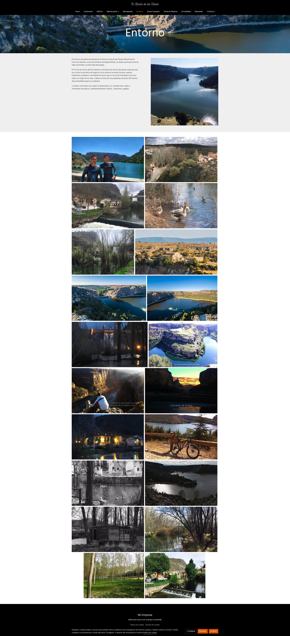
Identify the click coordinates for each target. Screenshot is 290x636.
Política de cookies (137, 625)
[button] (113, 11)
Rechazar (202, 631)
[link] (145, 4)
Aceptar (213, 631)
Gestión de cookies (152, 625)
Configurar (191, 631)
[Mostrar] (108, 159)
